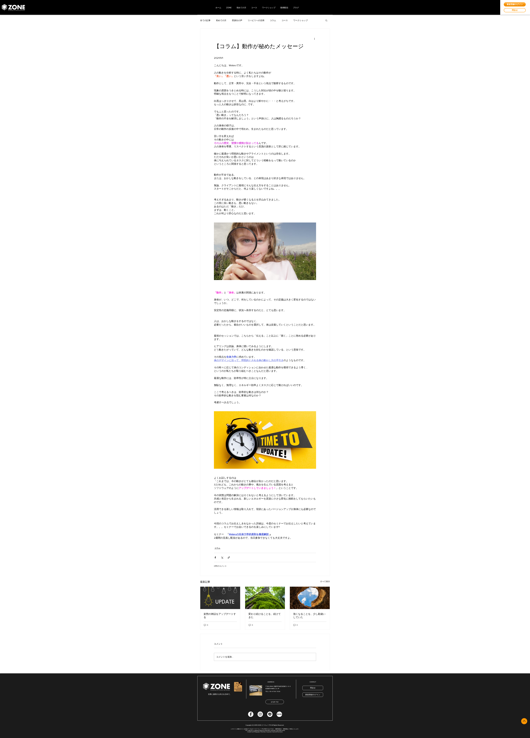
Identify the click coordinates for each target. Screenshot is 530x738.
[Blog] (279, 714)
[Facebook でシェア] (215, 557)
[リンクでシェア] (228, 557)
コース (285, 20)
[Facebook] (250, 714)
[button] (326, 20)
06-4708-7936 (275, 691)
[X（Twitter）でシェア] (222, 557)
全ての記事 (205, 20)
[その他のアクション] (314, 38)
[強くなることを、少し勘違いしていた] (310, 598)
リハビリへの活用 (256, 20)
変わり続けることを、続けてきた (264, 616)
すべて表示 (325, 581)
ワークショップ (300, 20)
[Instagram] (260, 714)
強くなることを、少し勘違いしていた (309, 616)
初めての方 (221, 20)
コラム (273, 20)
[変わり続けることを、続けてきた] (265, 598)
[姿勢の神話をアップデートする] (220, 598)
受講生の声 (237, 20)
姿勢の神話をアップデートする (220, 616)
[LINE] (269, 714)
